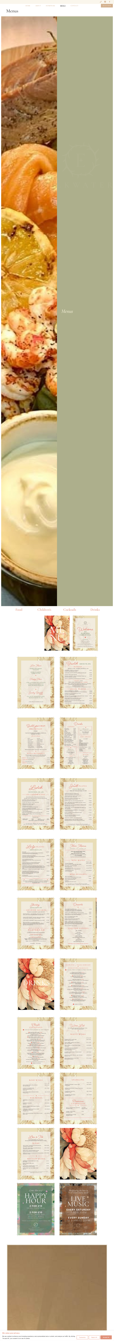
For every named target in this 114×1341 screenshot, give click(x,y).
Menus (62, 6)
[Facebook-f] (109, 1)
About (38, 6)
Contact (74, 6)
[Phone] (100, 1)
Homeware (50, 6)
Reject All (94, 1337)
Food (18, 610)
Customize (82, 1337)
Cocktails (69, 610)
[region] (57, 1335)
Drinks (95, 610)
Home (27, 6)
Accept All (106, 1337)
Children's (44, 610)
